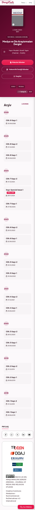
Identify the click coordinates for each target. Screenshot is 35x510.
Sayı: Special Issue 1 (14, 191)
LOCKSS (25, 104)
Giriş (30, 2)
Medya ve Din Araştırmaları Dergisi (17, 42)
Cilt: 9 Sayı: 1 (11, 120)
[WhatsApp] (11, 434)
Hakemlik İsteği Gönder (19, 69)
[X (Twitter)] (17, 434)
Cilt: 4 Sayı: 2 (11, 297)
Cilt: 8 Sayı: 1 (11, 155)
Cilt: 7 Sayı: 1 (11, 204)
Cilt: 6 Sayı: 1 (11, 238)
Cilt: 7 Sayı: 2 (11, 179)
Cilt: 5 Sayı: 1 (11, 273)
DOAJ (13, 86)
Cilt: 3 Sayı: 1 (11, 343)
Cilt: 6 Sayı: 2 (11, 227)
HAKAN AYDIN (21, 37)
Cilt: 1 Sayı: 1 (11, 412)
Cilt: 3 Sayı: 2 (11, 332)
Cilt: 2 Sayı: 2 (11, 366)
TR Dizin (21, 86)
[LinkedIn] (23, 434)
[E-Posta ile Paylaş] (29, 434)
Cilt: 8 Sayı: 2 (11, 144)
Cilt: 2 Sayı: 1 (11, 377)
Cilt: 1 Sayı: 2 (11, 401)
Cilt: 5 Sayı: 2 (11, 262)
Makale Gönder (18, 62)
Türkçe (23, 2)
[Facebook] (5, 434)
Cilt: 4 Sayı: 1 (11, 308)
